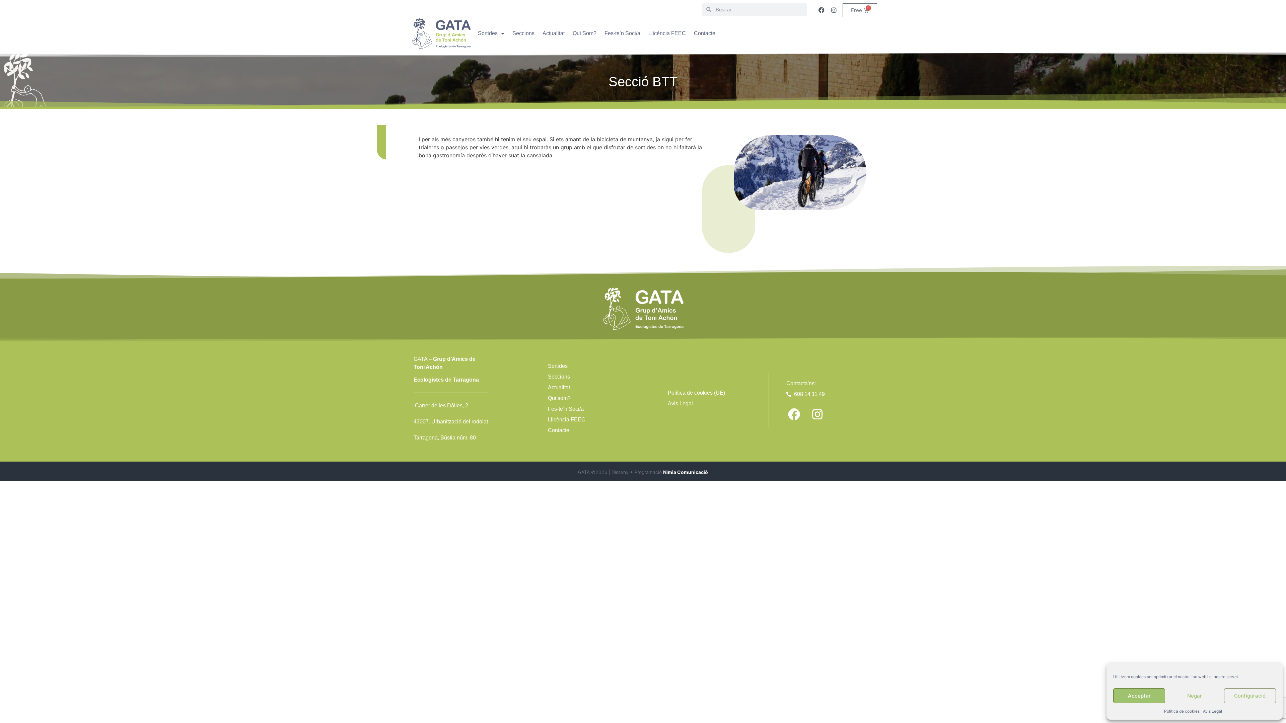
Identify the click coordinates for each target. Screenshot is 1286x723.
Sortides (488, 33)
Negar (1194, 696)
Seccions (523, 33)
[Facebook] (821, 10)
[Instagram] (834, 10)
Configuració (1250, 696)
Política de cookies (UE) (696, 393)
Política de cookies (1182, 711)
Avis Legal (1212, 711)
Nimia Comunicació (685, 472)
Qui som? (559, 398)
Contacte (704, 33)
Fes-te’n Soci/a (622, 33)
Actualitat (554, 33)
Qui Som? (584, 33)
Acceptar (1139, 696)
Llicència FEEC (667, 33)
